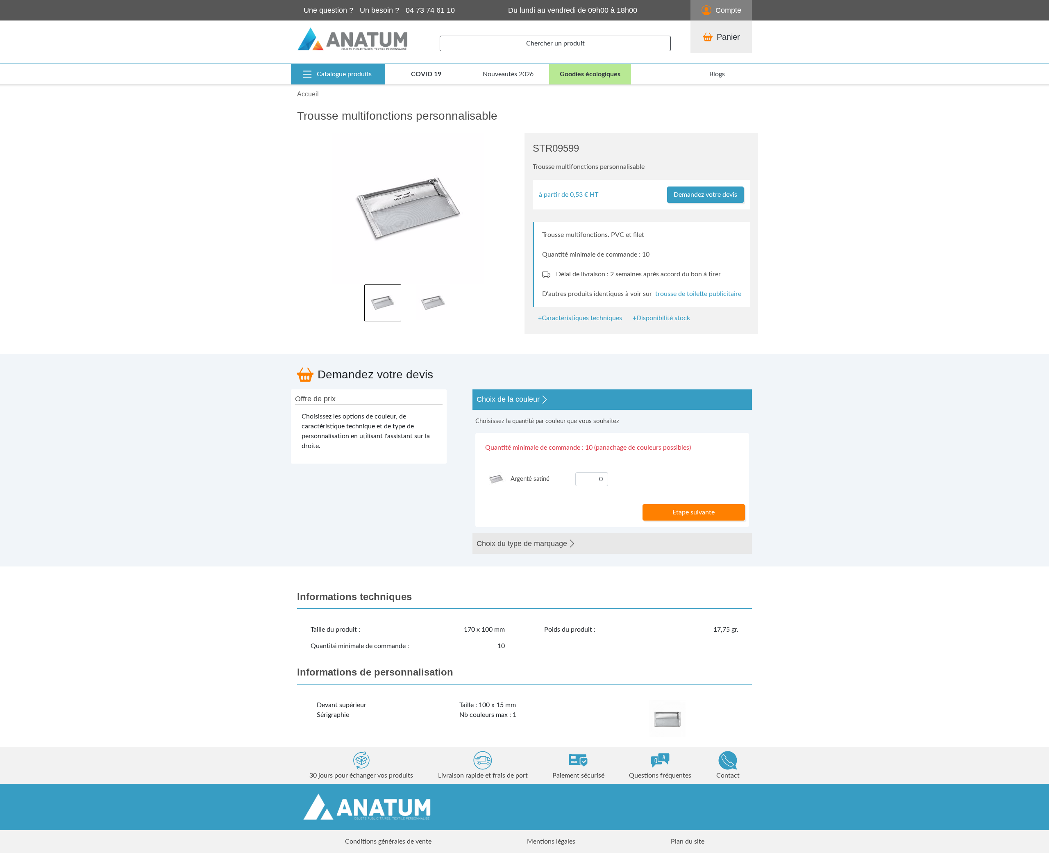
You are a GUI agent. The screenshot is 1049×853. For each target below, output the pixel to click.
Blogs (717, 74)
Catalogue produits (344, 74)
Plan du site (687, 841)
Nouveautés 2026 (508, 74)
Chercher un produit (555, 43)
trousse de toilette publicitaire (698, 294)
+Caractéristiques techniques (580, 318)
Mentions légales (551, 841)
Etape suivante (693, 512)
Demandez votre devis (705, 194)
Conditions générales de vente (388, 841)
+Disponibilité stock (661, 318)
